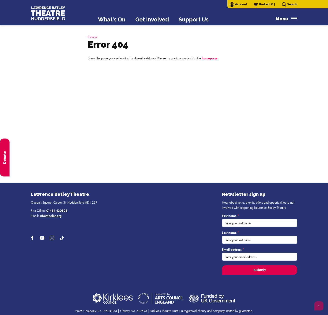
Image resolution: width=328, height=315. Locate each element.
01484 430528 (56, 210)
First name (230, 215)
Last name (230, 232)
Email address (233, 249)
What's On (111, 19)
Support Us (194, 19)
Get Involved (152, 19)
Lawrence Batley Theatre (60, 194)
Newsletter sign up (244, 194)
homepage (209, 58)
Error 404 (108, 44)
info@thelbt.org (50, 215)
